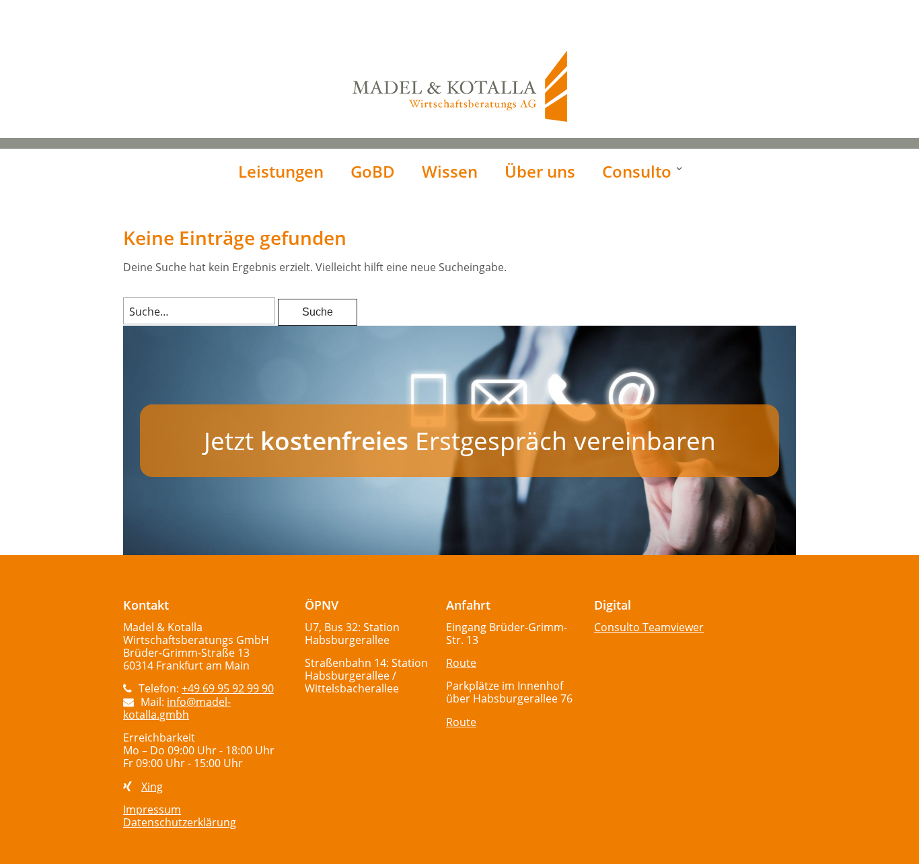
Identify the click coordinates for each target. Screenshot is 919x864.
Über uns (540, 171)
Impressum (152, 809)
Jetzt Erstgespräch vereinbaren (460, 441)
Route (461, 662)
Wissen (450, 171)
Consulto (636, 171)
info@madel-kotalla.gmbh (177, 708)
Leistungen (281, 171)
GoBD (373, 171)
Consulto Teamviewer (649, 627)
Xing (152, 786)
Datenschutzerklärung (179, 822)
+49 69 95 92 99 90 (228, 688)
